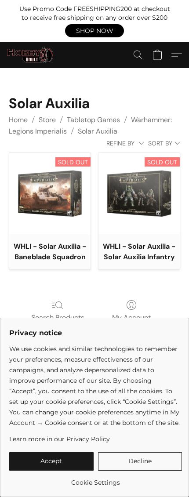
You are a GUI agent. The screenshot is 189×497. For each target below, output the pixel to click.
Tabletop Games (93, 119)
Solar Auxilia (97, 131)
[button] (94, 30)
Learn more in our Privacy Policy (59, 439)
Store (47, 119)
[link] (95, 479)
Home (18, 119)
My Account (131, 317)
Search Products (57, 317)
